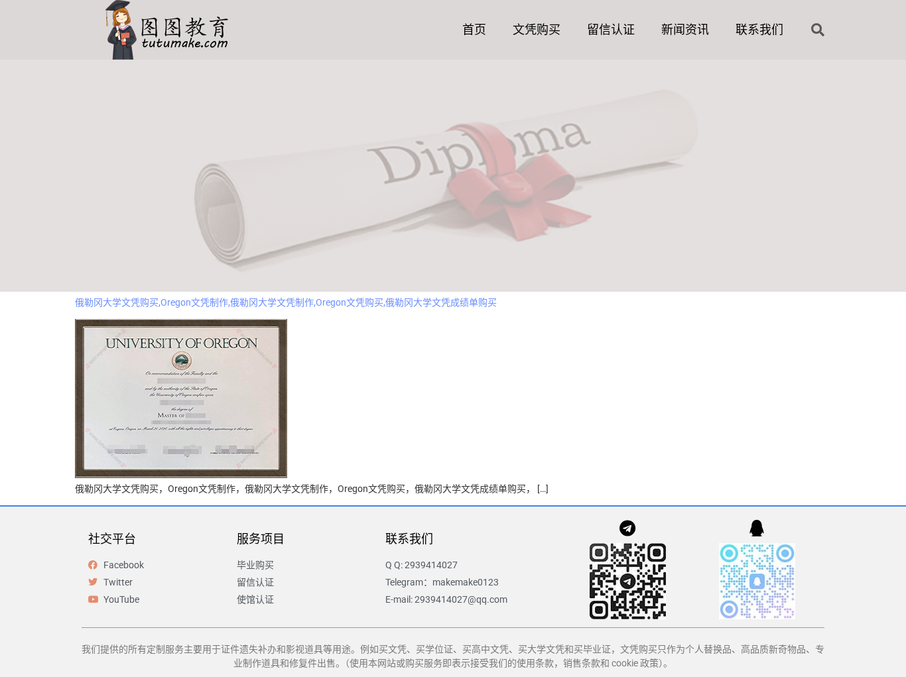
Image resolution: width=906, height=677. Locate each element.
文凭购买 (536, 29)
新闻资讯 (685, 29)
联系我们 (759, 29)
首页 (474, 29)
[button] (818, 30)
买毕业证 (592, 649)
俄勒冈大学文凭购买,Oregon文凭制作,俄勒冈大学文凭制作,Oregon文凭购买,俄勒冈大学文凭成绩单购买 (286, 302)
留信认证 (611, 29)
